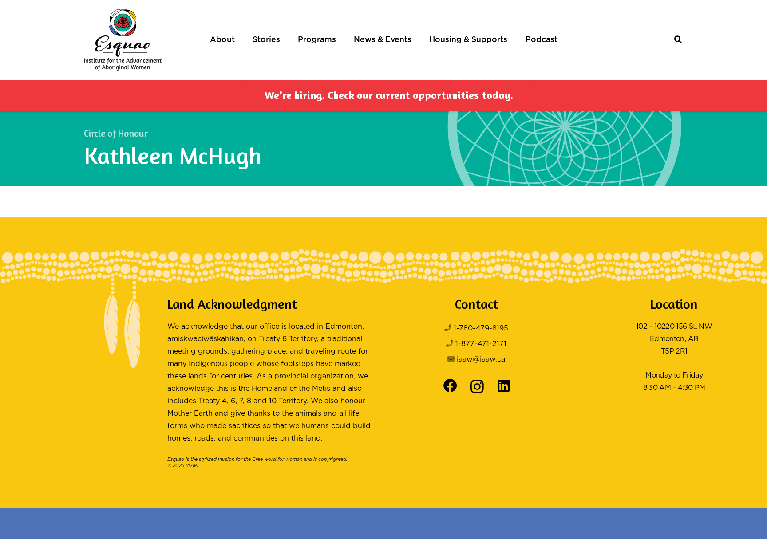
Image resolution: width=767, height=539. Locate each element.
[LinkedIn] (504, 386)
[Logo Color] (123, 40)
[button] (239, 40)
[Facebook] (450, 386)
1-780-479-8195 (481, 328)
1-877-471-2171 (480, 344)
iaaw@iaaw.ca (481, 359)
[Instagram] (477, 386)
